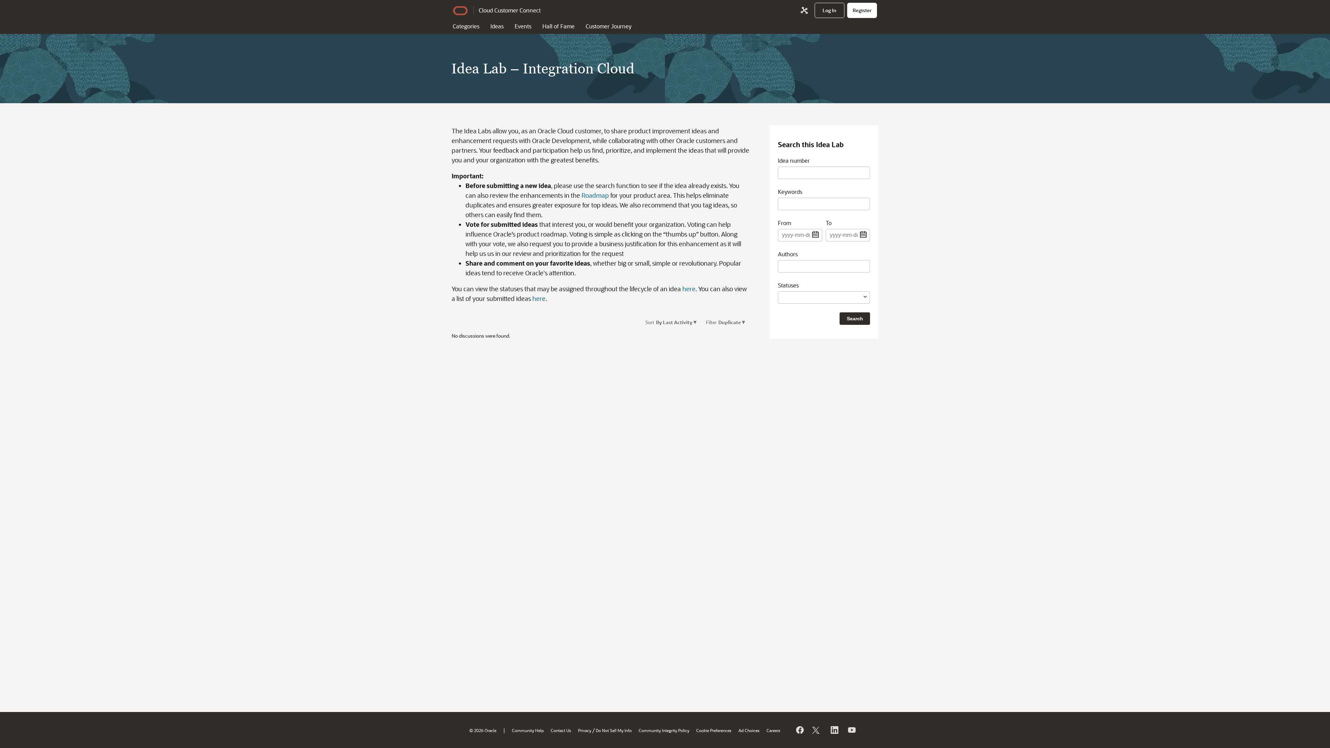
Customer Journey (608, 26)
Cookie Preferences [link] (714, 730)
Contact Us (561, 730)
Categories (466, 26)
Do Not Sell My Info (614, 730)
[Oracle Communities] (804, 10)
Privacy (584, 730)
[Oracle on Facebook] (799, 730)
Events (523, 26)
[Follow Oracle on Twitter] (816, 730)
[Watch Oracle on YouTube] (851, 730)
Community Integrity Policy (664, 730)
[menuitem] (829, 10)
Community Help (528, 730)
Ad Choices (749, 730)
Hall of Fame (558, 26)
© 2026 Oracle (482, 730)
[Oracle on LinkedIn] (834, 730)
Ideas (497, 26)
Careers (773, 730)
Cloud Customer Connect (510, 10)
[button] (697, 322)
